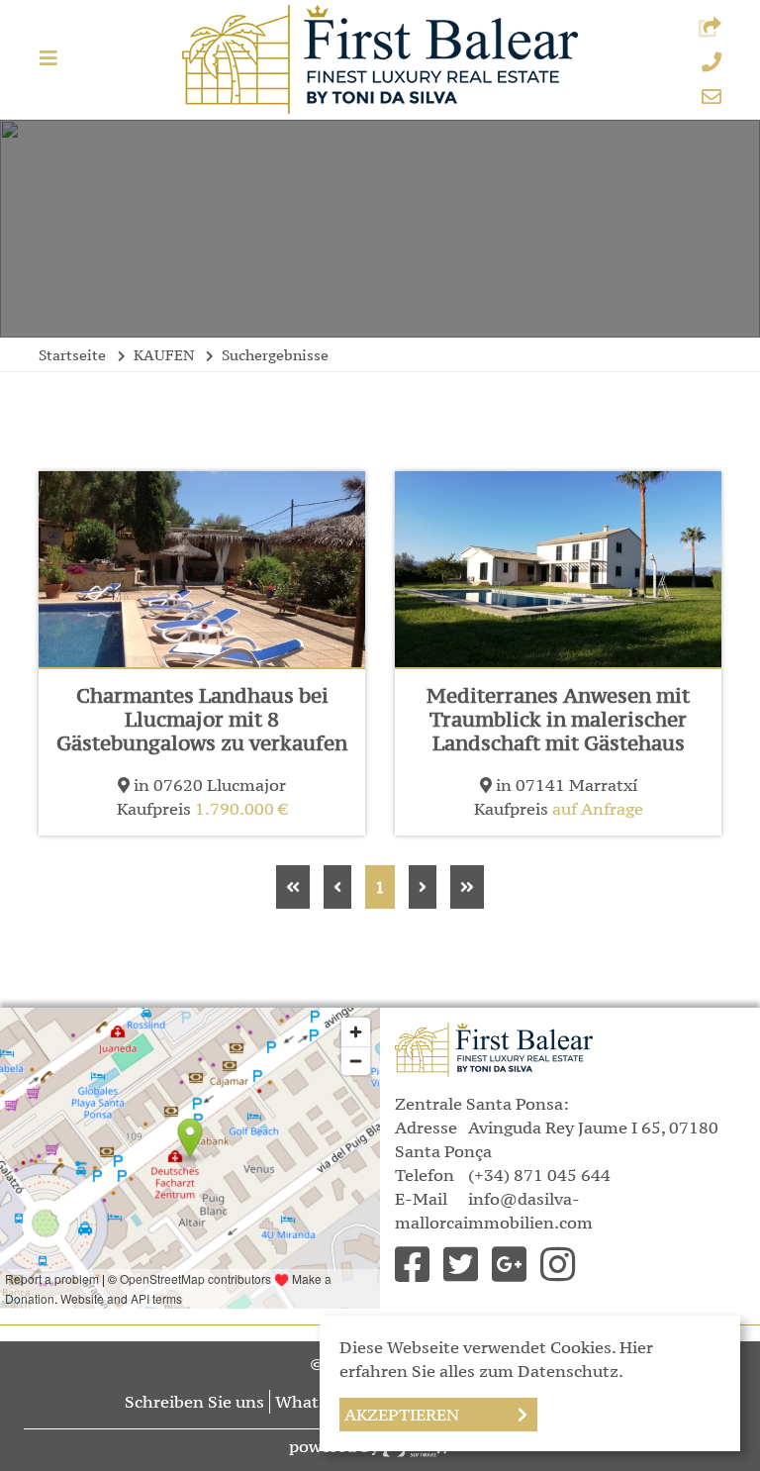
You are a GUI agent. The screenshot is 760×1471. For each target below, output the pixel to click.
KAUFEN (164, 354)
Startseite (72, 354)
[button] (710, 29)
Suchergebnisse (275, 354)
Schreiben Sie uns (194, 1402)
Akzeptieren (401, 1414)
